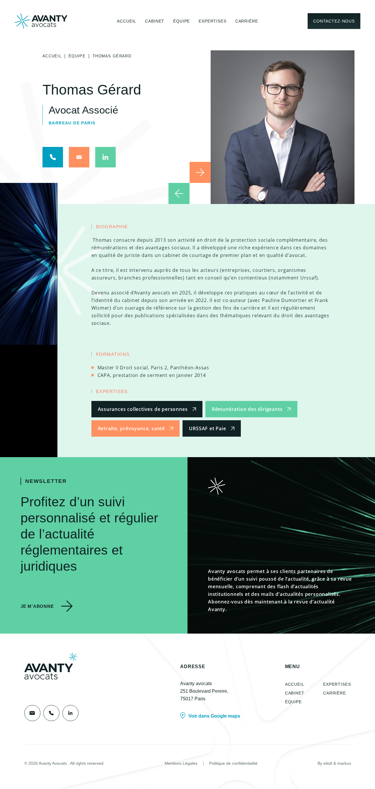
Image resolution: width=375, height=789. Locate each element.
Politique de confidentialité (233, 763)
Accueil (126, 21)
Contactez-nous (334, 21)
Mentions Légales (181, 763)
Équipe (181, 21)
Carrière (246, 21)
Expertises (212, 21)
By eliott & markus (334, 763)
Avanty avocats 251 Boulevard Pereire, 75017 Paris (204, 691)
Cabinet (154, 21)
